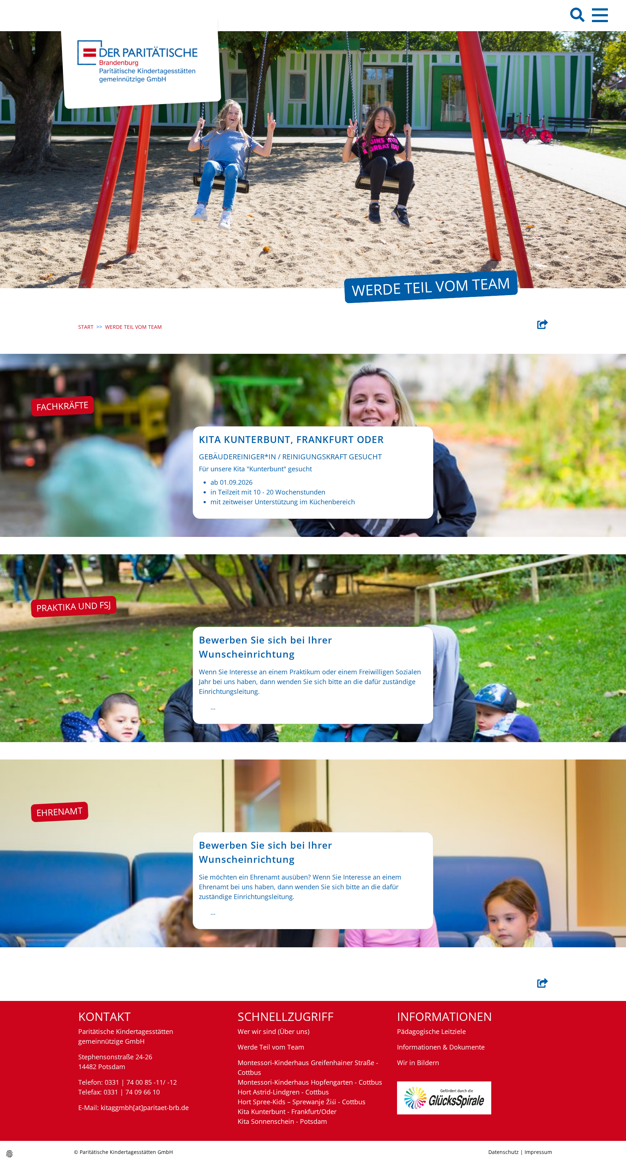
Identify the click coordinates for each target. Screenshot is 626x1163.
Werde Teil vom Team (271, 1047)
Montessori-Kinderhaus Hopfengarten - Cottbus (310, 1082)
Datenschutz (503, 1151)
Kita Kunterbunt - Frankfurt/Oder (287, 1111)
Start (85, 326)
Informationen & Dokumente (441, 1047)
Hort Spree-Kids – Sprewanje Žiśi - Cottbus (302, 1101)
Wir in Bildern (418, 1062)
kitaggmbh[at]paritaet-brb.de (145, 1107)
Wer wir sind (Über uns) (273, 1031)
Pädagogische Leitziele (431, 1031)
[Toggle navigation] (600, 15)
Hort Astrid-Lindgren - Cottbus (283, 1092)
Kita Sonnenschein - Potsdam (282, 1121)
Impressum (538, 1151)
